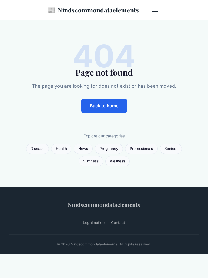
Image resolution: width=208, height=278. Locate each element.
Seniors (170, 148)
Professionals (141, 148)
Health (61, 148)
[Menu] (155, 9)
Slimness (91, 161)
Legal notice (94, 222)
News (83, 148)
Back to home (104, 105)
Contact (118, 222)
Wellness (117, 161)
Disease (37, 148)
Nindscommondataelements (93, 9)
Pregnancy (108, 148)
